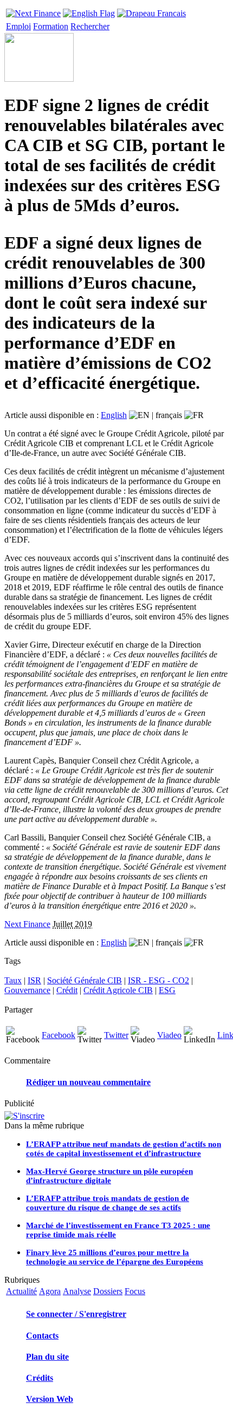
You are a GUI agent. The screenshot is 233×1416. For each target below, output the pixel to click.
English (114, 415)
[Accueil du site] (33, 10)
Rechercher (89, 26)
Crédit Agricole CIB (118, 990)
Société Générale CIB (84, 980)
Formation (50, 26)
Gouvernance (27, 990)
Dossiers (107, 1291)
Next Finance (27, 924)
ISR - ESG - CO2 (158, 980)
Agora (50, 1291)
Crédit (66, 990)
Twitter (116, 1035)
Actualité (21, 1291)
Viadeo (169, 1035)
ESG (167, 990)
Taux (13, 980)
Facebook (58, 1035)
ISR (34, 980)
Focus (135, 1291)
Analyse (77, 1291)
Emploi (18, 26)
